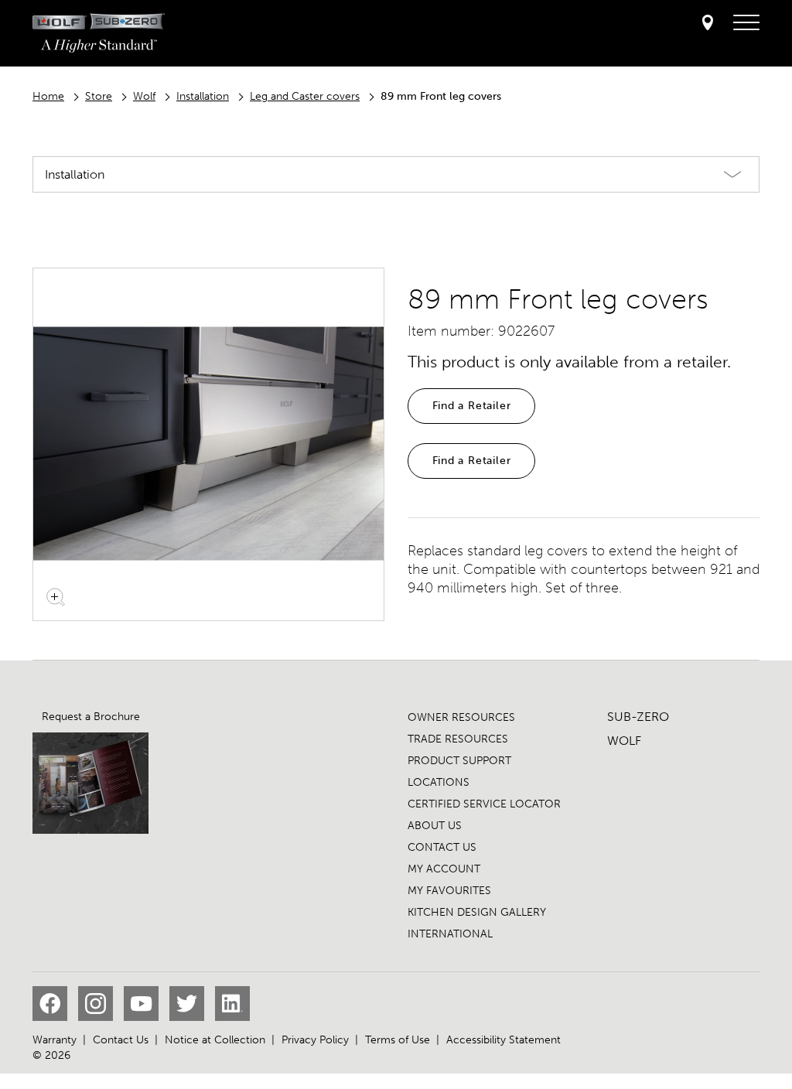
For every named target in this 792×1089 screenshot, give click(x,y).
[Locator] (707, 23)
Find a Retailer (471, 405)
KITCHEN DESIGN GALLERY (477, 912)
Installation (202, 96)
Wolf (144, 96)
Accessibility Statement (503, 1039)
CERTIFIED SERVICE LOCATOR (484, 804)
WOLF (624, 740)
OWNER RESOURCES (461, 717)
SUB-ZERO (638, 716)
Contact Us (120, 1039)
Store (98, 96)
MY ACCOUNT (444, 869)
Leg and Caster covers (305, 96)
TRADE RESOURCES (458, 739)
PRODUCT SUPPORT (459, 760)
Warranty (54, 1039)
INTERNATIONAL (450, 933)
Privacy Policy (315, 1039)
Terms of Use (397, 1039)
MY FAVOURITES (449, 890)
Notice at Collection (215, 1039)
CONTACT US (442, 847)
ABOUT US (435, 825)
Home (48, 96)
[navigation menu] (746, 23)
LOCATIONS (438, 782)
